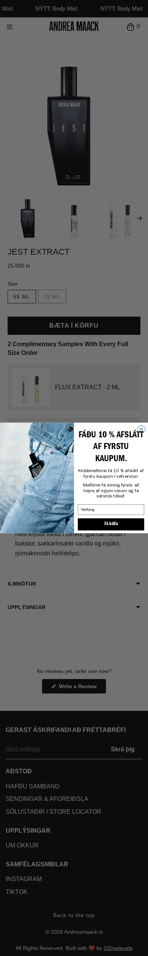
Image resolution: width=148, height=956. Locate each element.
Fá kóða (111, 524)
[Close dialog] (141, 429)
